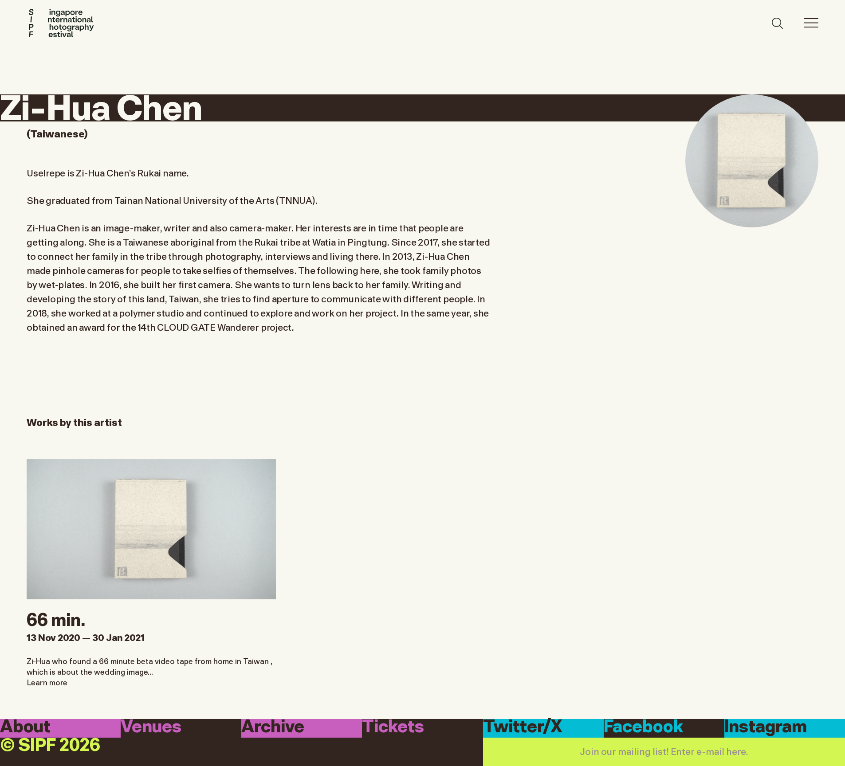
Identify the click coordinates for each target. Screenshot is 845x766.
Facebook (643, 727)
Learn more (47, 681)
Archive (272, 727)
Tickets (393, 727)
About (25, 727)
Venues (151, 727)
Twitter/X (522, 727)
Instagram (765, 727)
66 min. (56, 618)
